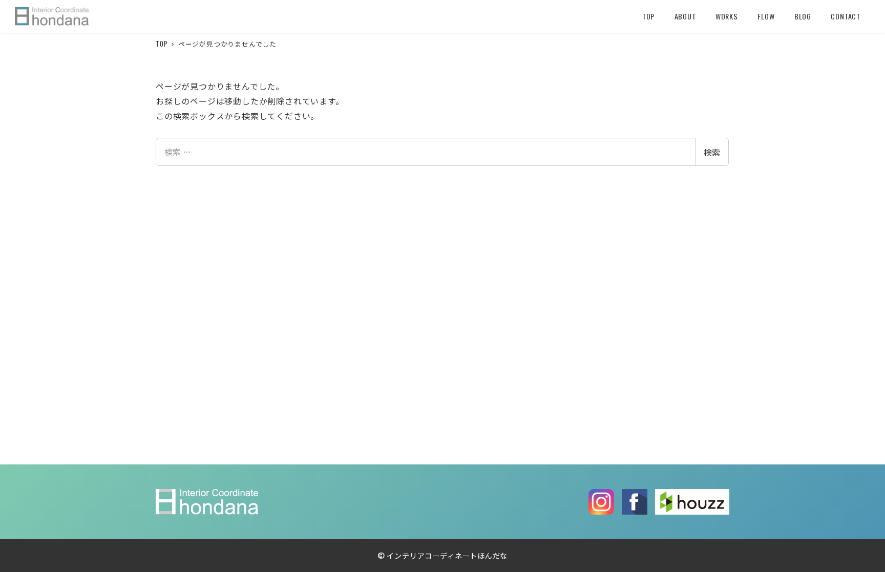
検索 (712, 152)
